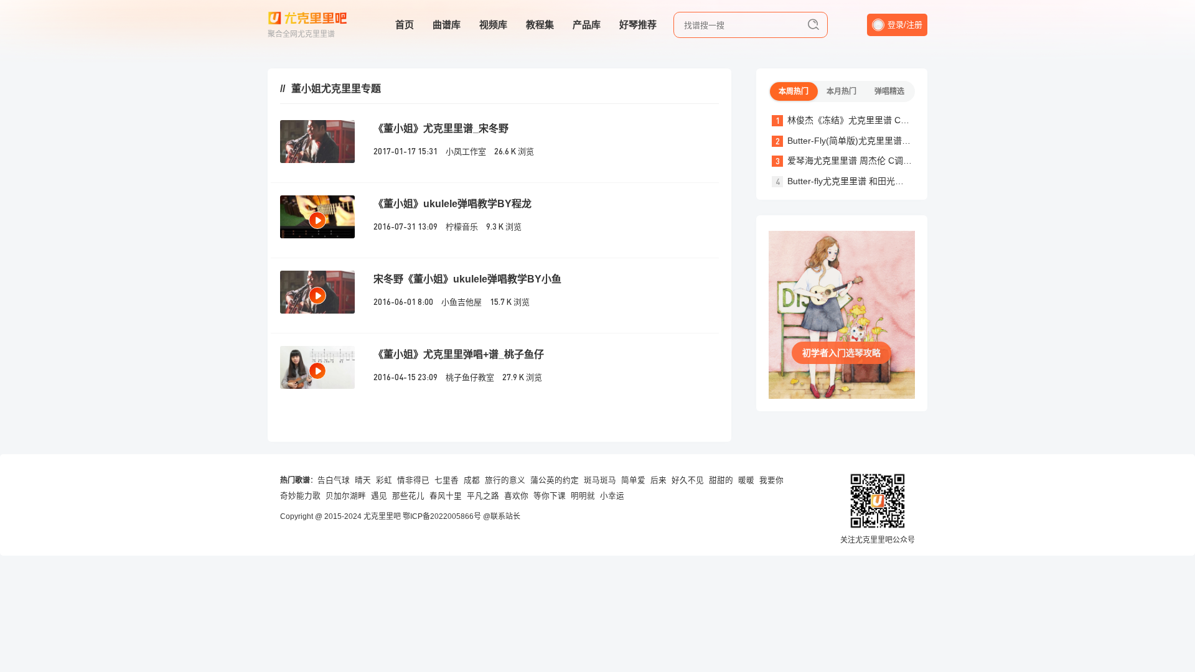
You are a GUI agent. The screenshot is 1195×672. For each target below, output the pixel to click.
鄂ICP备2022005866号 (442, 516)
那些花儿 (408, 496)
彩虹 (384, 480)
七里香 (446, 480)
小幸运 (612, 496)
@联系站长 (501, 516)
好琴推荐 (638, 24)
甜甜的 (721, 480)
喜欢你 (516, 496)
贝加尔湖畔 (346, 496)
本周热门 (793, 91)
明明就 (583, 496)
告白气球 (333, 480)
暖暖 (746, 480)
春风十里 (445, 496)
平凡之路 (483, 496)
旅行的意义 (505, 480)
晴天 (363, 480)
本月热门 (841, 91)
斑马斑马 (600, 480)
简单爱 (633, 480)
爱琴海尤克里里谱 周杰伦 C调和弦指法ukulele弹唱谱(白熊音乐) (910, 161)
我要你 (771, 480)
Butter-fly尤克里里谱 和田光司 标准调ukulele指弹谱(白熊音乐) (907, 181)
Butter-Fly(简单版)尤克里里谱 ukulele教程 (868, 141)
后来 (658, 480)
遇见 (379, 496)
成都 (472, 480)
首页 (404, 24)
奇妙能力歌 (300, 496)
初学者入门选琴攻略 (841, 353)
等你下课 (549, 496)
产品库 (587, 24)
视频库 (493, 24)
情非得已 (413, 480)
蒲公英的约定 (554, 480)
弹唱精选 (889, 91)
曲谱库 (447, 24)
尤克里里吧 (382, 516)
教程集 (540, 24)
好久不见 (688, 480)
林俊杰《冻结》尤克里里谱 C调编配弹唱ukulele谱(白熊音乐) (904, 120)
